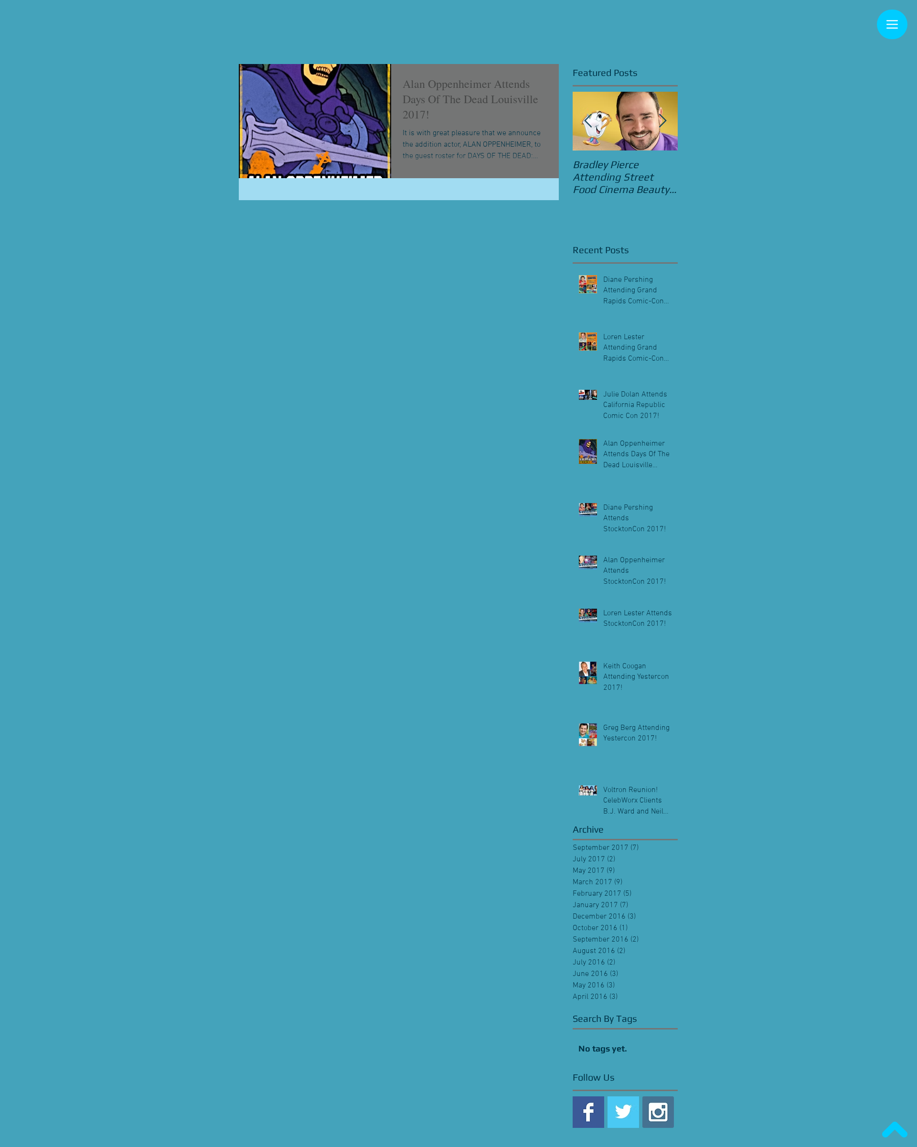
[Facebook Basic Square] (588, 1112)
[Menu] (892, 24)
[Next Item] (662, 121)
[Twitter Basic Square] (623, 1112)
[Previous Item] (588, 121)
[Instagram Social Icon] (658, 1112)
